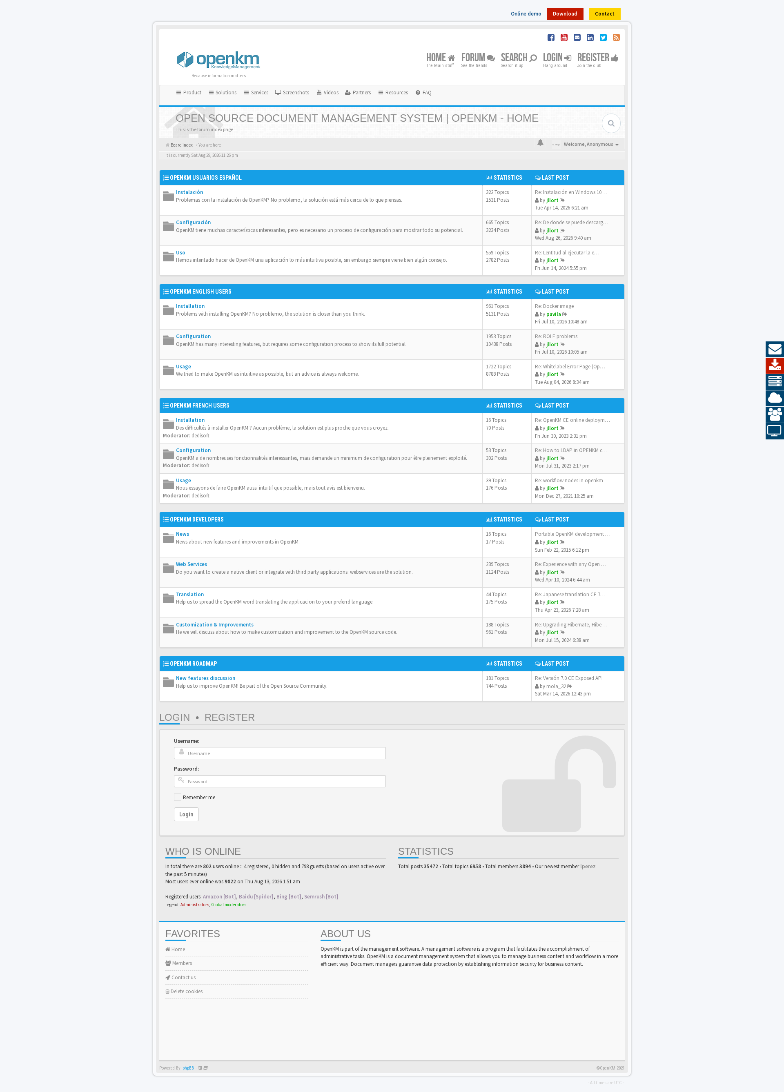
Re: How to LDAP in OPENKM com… (575, 450)
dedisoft (200, 435)
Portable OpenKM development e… (574, 533)
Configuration (193, 336)
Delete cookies (186, 991)
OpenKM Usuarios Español (206, 177)
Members (181, 963)
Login (553, 58)
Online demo (526, 13)
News (182, 533)
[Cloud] (775, 398)
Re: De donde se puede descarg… (571, 222)
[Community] (775, 415)
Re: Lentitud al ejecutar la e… (567, 252)
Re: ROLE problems (556, 336)
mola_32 (556, 686)
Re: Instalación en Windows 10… (571, 192)
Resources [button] (396, 92)
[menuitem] (292, 92)
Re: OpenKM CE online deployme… (573, 420)
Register (594, 58)
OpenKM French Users (199, 405)
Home (437, 58)
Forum (474, 58)
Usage (183, 366)
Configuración (193, 222)
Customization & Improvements (215, 624)
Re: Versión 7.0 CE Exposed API (569, 678)
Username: (186, 741)
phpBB (188, 1068)
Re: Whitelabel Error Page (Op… (570, 366)
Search (515, 58)
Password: (186, 768)
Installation (190, 306)
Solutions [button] (225, 92)
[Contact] (775, 349)
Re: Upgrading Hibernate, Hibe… (571, 624)
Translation (190, 594)
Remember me (199, 797)
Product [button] (191, 92)
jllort (552, 200)
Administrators (194, 904)
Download (565, 13)
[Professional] (775, 382)
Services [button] (259, 92)
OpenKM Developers (197, 519)
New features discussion (205, 678)
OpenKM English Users (201, 291)
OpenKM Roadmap (193, 663)
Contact (605, 13)
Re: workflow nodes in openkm (569, 480)
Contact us (183, 977)
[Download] (775, 366)
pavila (553, 314)
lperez (588, 866)
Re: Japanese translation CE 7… (570, 594)
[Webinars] (775, 431)
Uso (180, 252)
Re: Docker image (554, 306)
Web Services (191, 564)
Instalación (189, 192)
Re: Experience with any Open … (570, 564)
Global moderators (228, 904)
